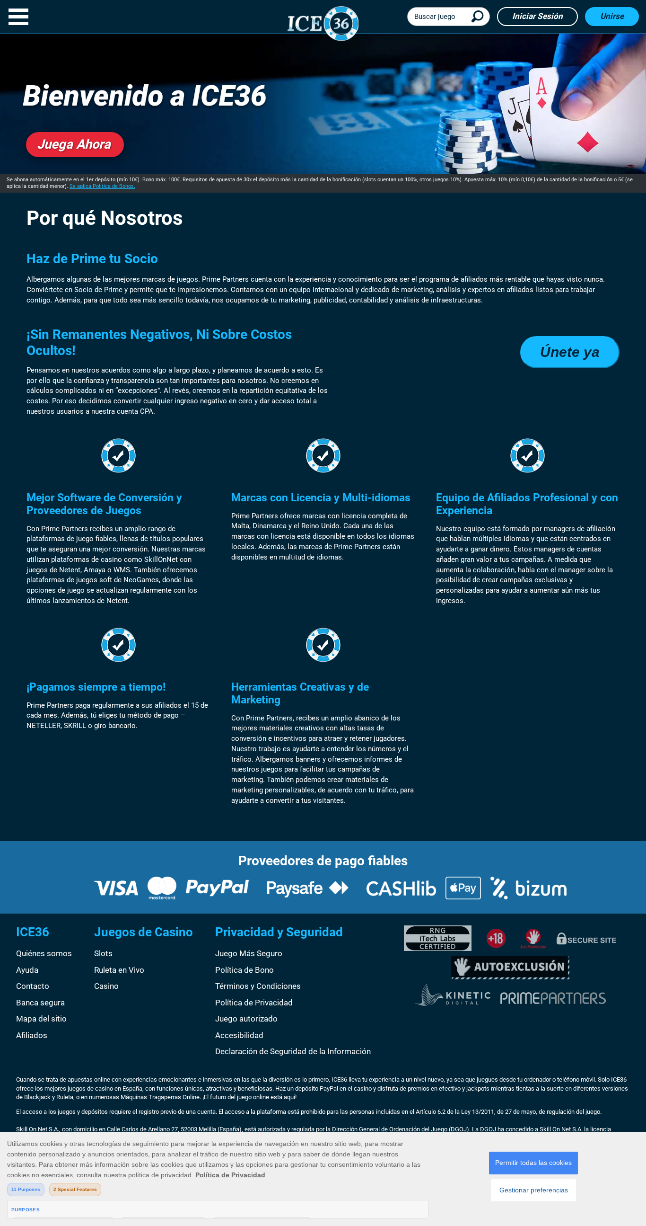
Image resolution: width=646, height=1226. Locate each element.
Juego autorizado (246, 1018)
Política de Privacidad (254, 1002)
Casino (106, 986)
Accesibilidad (239, 1035)
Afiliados (31, 1035)
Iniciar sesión (537, 16)
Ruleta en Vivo (119, 970)
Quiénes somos (44, 953)
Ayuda (27, 970)
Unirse (612, 16)
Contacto (32, 986)
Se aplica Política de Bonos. (102, 186)
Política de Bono (244, 970)
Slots (103, 953)
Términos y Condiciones (258, 986)
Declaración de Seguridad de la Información (293, 1051)
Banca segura (40, 1002)
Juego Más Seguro (248, 953)
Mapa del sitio (41, 1018)
